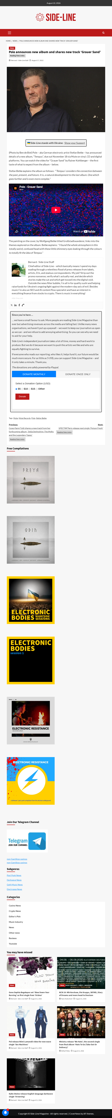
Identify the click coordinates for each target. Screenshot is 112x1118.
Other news (14, 933)
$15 (33, 388)
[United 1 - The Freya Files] (31, 480)
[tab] (34, 374)
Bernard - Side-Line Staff (19, 60)
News (12, 48)
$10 (26, 388)
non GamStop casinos (17, 859)
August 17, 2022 (37, 60)
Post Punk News (14, 875)
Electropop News (14, 889)
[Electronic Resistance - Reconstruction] (31, 720)
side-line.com (17, 298)
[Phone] (23, 305)
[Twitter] (11, 305)
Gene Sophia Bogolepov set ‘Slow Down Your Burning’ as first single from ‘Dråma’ (29, 994)
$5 (19, 388)
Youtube (13, 943)
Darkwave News (14, 880)
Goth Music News (15, 884)
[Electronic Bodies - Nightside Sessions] (31, 600)
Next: (81, 426)
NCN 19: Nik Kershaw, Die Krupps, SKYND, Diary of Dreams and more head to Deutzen (81, 994)
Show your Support (74, 142)
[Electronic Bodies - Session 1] (31, 660)
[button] (9, 32)
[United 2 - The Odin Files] (31, 540)
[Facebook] (19, 305)
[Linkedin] (15, 305)
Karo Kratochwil (66, 999)
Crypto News (15, 911)
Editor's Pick (14, 916)
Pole (33, 418)
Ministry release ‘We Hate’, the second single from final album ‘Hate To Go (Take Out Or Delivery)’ (79, 1044)
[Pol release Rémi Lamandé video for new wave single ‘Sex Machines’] (31, 1022)
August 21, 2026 (36, 999)
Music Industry (16, 922)
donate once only (78, 374)
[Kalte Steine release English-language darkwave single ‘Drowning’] (31, 1074)
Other (41, 388)
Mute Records (25, 418)
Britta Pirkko (65, 1051)
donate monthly (34, 374)
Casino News (15, 905)
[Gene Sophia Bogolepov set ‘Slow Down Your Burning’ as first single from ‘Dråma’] (31, 973)
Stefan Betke (41, 418)
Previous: (31, 430)
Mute (15, 418)
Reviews (13, 938)
